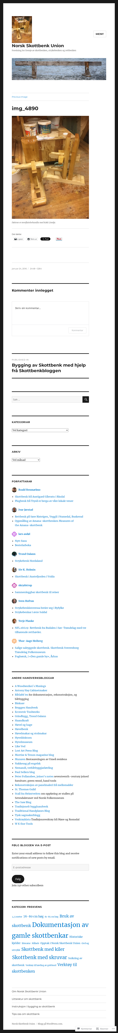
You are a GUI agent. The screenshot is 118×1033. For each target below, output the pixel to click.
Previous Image (20, 97)
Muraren (20, 759)
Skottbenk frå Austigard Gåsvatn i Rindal (40, 496)
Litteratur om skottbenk (27, 999)
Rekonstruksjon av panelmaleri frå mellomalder (44, 785)
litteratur (26, 943)
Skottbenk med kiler (43, 949)
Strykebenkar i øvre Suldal (31, 612)
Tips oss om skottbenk (26, 1014)
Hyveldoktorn (23, 737)
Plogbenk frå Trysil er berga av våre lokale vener (44, 500)
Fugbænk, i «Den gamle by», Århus (36, 656)
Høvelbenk (21, 729)
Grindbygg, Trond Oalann (30, 716)
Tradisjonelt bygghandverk (31, 806)
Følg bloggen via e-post (31, 845)
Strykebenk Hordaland (29, 560)
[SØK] (86, 399)
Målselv (35, 943)
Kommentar (77, 330)
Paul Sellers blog (25, 772)
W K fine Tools (24, 823)
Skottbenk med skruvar (39, 957)
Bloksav (19, 703)
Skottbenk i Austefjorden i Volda (35, 576)
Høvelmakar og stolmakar (31, 733)
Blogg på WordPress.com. (50, 1024)
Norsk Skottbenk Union (38, 45)
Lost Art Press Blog (26, 750)
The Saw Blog (23, 802)
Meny (100, 34)
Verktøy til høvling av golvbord (41, 965)
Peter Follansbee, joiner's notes (34, 776)
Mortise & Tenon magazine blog (34, 754)
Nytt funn (21, 540)
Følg (18, 879)
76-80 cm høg (33, 916)
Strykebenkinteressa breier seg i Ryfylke (39, 607)
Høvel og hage (23, 724)
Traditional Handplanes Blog (32, 810)
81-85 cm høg (51, 916)
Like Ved (20, 746)
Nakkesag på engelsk (28, 763)
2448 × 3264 (36, 268)
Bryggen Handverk (26, 707)
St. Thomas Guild (25, 789)
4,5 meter (17, 916)
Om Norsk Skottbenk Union (29, 991)
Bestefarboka (23, 545)
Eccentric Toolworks (27, 711)
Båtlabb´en (21, 694)
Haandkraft (22, 720)
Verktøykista (23, 819)
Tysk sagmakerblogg (27, 815)
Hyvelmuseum (23, 742)
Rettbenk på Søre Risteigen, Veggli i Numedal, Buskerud (49, 516)
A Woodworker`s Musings (30, 686)
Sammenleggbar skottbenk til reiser (37, 592)
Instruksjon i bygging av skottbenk (33, 1006)
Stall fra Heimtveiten (27, 793)
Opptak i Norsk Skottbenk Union (60, 943)
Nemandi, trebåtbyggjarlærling (34, 767)
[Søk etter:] (47, 399)
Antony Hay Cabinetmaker (31, 690)
